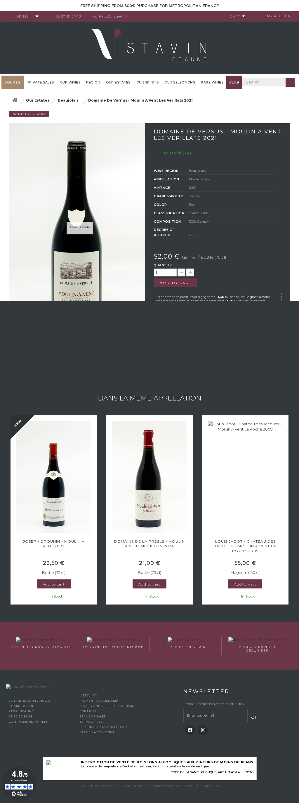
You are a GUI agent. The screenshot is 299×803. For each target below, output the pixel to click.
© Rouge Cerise (208, 786)
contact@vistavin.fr (111, 16)
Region (93, 82)
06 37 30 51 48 (68, 16)
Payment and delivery (99, 700)
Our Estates (118, 82)
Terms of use (91, 721)
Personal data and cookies (104, 727)
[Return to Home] (14, 100)
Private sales (40, 82)
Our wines (70, 82)
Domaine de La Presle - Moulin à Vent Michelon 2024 (149, 543)
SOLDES (12, 82)
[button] (13, 510)
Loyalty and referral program (107, 706)
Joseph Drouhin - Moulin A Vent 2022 (54, 543)
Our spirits (147, 82)
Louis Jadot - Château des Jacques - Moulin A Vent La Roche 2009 (245, 546)
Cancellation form (97, 732)
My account (280, 16)
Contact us (90, 711)
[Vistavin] (149, 47)
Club (234, 82)
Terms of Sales (93, 716)
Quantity (163, 265)
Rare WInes (212, 82)
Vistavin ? (88, 695)
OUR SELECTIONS (179, 82)
